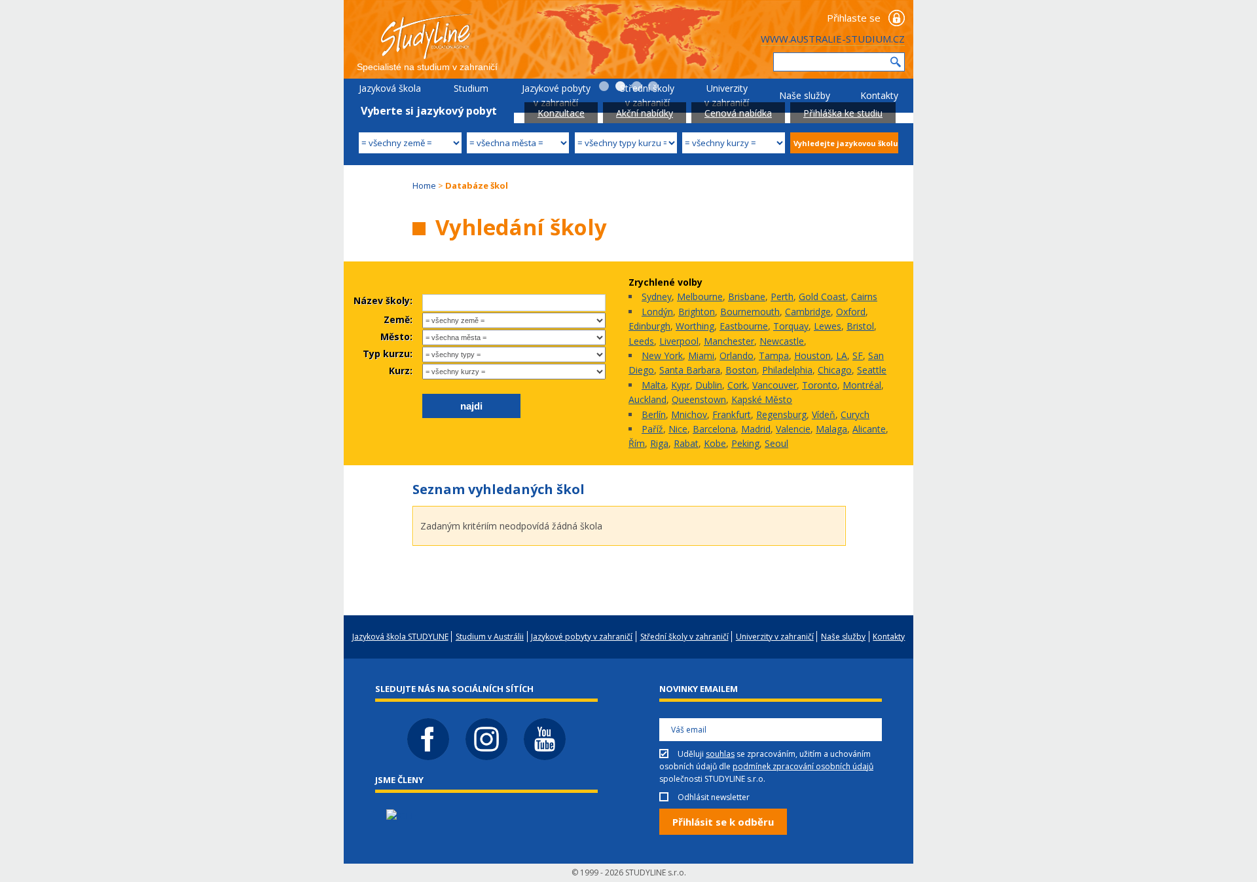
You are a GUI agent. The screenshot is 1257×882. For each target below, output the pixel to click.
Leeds (641, 341)
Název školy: (383, 300)
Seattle (871, 370)
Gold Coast (822, 296)
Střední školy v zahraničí (647, 95)
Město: (396, 336)
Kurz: (400, 370)
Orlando (737, 355)
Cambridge (808, 311)
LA (841, 355)
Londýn (657, 311)
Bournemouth (750, 311)
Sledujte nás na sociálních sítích (454, 689)
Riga (659, 443)
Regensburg (781, 414)
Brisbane (746, 296)
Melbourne (700, 296)
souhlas (720, 753)
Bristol (860, 326)
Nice (677, 429)
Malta (654, 385)
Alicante (869, 429)
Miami (701, 355)
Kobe (715, 443)
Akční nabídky (644, 113)
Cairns (864, 296)
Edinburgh (649, 326)
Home (424, 185)
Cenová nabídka (738, 113)
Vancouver (774, 385)
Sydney (657, 296)
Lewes (827, 326)
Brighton (696, 311)
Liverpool (679, 341)
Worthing (695, 326)
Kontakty (879, 95)
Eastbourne (744, 326)
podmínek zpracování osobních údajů (803, 766)
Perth (782, 296)
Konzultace (561, 113)
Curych (855, 414)
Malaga (831, 429)
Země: (398, 319)
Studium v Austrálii (471, 95)
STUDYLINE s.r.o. (655, 872)
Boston (741, 370)
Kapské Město (761, 399)
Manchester (729, 341)
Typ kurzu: (387, 353)
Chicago (835, 370)
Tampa (774, 355)
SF (857, 355)
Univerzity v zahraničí (726, 95)
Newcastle (781, 341)
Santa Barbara (689, 370)
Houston (812, 355)
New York (662, 355)
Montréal (862, 385)
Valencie (793, 429)
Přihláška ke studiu (843, 113)
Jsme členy (399, 780)
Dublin (708, 385)
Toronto (819, 385)
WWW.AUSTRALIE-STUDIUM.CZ (833, 38)
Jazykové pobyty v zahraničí (556, 95)
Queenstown (699, 399)
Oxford (850, 311)
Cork (737, 385)
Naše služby (804, 95)
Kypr (680, 385)
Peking (745, 443)
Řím (636, 443)
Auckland (647, 399)
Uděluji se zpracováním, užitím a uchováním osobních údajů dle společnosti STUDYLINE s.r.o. (766, 766)
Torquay (791, 326)
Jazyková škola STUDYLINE (390, 95)
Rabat (686, 443)
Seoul (776, 443)
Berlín (654, 414)
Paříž (652, 429)
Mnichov (689, 414)
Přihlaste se (854, 17)
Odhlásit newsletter (714, 797)
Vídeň (823, 414)
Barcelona (714, 429)
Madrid (756, 429)
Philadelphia (787, 370)
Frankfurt (731, 414)
